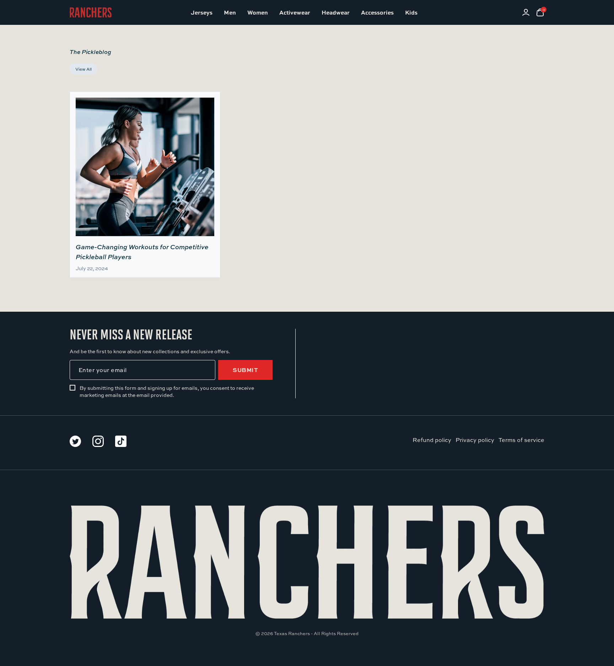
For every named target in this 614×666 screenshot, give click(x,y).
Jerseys (201, 12)
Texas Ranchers (292, 633)
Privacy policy (475, 440)
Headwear (336, 12)
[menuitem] (202, 12)
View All (83, 69)
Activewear (294, 12)
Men (230, 12)
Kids (411, 12)
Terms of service (521, 440)
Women (257, 12)
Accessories (377, 12)
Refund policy (432, 440)
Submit (245, 370)
